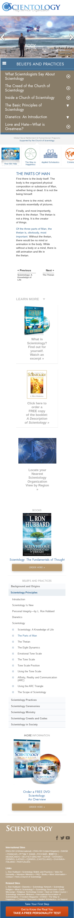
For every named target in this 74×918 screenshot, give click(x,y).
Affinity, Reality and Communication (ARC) (37, 679)
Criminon (21, 899)
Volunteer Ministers (25, 874)
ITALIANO (10, 862)
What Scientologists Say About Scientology (30, 76)
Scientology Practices (24, 700)
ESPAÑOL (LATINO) (15, 859)
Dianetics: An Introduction (26, 117)
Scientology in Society (24, 724)
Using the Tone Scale (29, 671)
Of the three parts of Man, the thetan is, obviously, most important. (34, 232)
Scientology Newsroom (46, 889)
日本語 (32, 854)
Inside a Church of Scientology (29, 97)
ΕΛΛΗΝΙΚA (59, 859)
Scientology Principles (24, 592)
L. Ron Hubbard (13, 872)
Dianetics (17, 617)
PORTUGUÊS (23, 862)
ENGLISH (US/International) (18, 851)
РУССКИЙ (42, 854)
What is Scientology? (24, 889)
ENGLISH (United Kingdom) (46, 851)
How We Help (11, 164)
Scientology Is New (22, 605)
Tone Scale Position (29, 665)
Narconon (32, 899)
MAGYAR (36, 857)
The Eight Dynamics (29, 647)
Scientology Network (42, 887)
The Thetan (24, 641)
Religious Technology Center (30, 892)
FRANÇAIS (12, 854)
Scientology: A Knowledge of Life (36, 629)
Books (45, 874)
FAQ (38, 874)
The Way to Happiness (30, 163)
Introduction (18, 599)
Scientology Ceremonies (25, 706)
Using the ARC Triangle (30, 686)
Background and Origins (25, 586)
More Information (57, 874)
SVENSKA (56, 857)
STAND (43, 897)
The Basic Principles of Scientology (23, 107)
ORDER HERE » (37, 567)
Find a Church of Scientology (28, 877)
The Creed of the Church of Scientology (27, 88)
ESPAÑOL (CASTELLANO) (39, 859)
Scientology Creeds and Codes (29, 718)
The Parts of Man (27, 635)
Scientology (18, 623)
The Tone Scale (26, 659)
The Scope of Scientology (32, 692)
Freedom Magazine (29, 897)
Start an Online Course (55, 892)
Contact (9, 877)
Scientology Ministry (23, 712)
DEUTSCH (27, 857)
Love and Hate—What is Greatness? (25, 127)
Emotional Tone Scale (30, 653)
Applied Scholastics (50, 162)
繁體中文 (53, 854)
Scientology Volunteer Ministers (20, 894)
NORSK (46, 857)
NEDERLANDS (13, 857)
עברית (22, 853)
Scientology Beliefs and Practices (37, 872)
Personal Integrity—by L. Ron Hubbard (33, 611)
